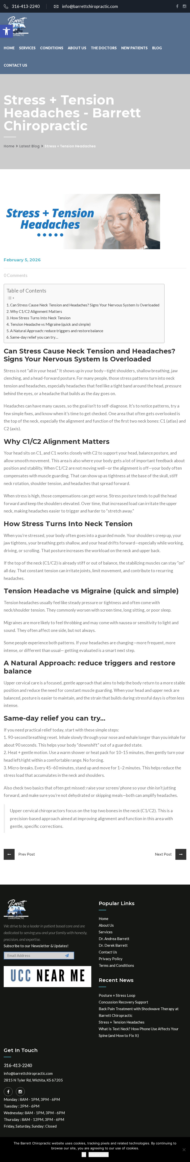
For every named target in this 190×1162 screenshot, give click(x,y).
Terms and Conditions (116, 965)
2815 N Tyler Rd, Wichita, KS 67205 (33, 1080)
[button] (6, 31)
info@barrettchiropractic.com (90, 6)
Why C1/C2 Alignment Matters (36, 311)
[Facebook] (8, 1091)
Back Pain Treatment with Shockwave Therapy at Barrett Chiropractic (139, 1012)
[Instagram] (20, 1091)
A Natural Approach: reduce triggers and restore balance (56, 330)
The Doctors (104, 48)
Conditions (51, 48)
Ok (84, 1155)
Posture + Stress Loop (117, 995)
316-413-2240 (26, 6)
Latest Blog (29, 146)
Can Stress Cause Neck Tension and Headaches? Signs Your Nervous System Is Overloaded (84, 305)
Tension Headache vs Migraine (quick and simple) (50, 324)
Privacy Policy (110, 958)
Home (9, 48)
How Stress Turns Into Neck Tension (40, 318)
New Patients (134, 48)
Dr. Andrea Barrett (114, 938)
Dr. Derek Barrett (113, 945)
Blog (157, 48)
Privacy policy (99, 1155)
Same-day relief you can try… (34, 337)
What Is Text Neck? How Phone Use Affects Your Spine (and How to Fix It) (139, 1032)
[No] (183, 1149)
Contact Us (15, 65)
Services (27, 48)
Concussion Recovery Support (123, 1002)
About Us (77, 48)
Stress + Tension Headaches (121, 1022)
